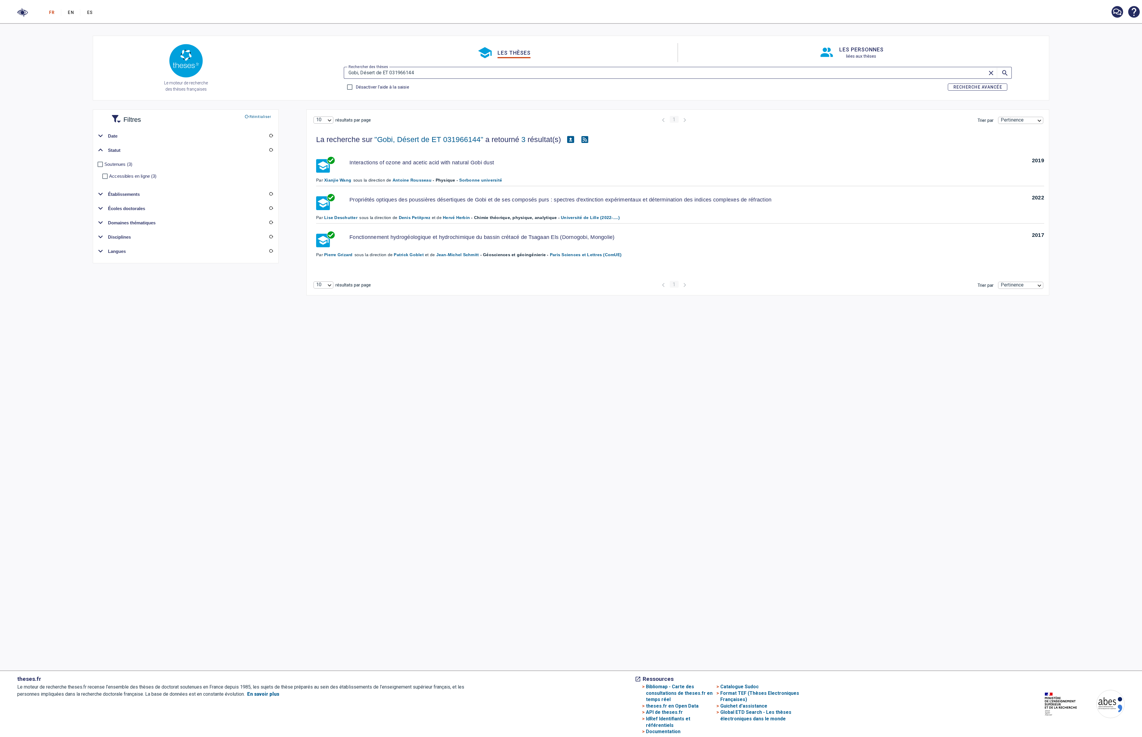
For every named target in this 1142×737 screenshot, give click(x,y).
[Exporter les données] (570, 140)
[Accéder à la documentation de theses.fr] (1133, 12)
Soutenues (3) (118, 164)
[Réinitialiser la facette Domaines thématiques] (271, 222)
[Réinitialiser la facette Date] (271, 136)
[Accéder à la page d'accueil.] (186, 62)
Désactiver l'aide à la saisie (382, 87)
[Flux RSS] (585, 140)
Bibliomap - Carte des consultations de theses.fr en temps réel (679, 693)
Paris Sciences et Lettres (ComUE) (586, 254)
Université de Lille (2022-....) (590, 217)
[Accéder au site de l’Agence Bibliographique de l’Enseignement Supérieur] (1104, 705)
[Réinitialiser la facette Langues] (271, 251)
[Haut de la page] (1079, 719)
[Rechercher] (1004, 72)
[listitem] (1117, 12)
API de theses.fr (664, 712)
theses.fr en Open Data (672, 706)
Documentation (663, 731)
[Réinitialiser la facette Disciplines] (271, 237)
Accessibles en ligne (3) (132, 176)
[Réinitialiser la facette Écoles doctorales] (271, 208)
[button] (22, 12)
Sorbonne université (480, 180)
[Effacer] (991, 72)
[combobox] (323, 120)
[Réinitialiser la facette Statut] (271, 150)
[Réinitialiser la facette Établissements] (271, 194)
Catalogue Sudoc (739, 686)
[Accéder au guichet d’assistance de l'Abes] (1117, 12)
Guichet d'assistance (743, 706)
